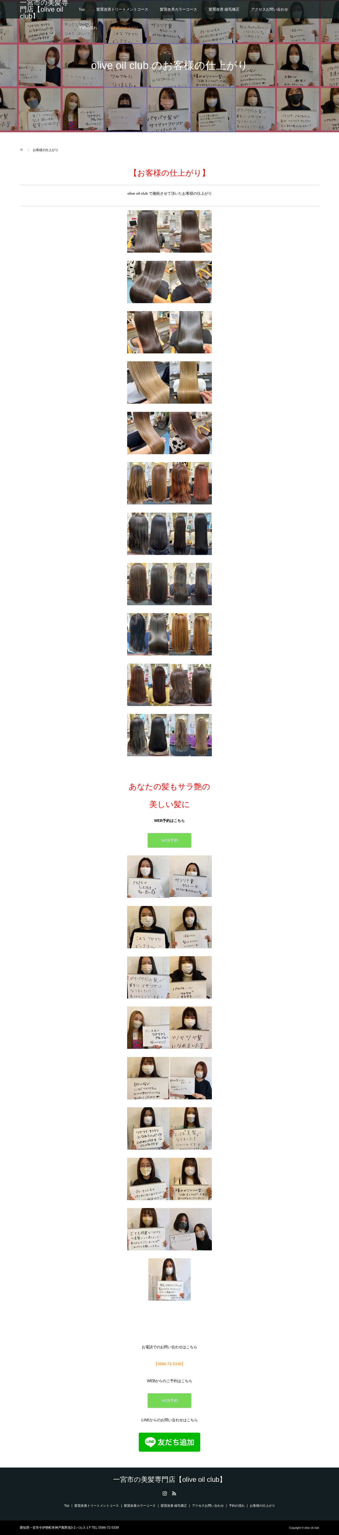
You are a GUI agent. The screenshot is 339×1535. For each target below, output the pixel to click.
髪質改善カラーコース (178, 9)
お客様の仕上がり (124, 28)
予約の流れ (88, 28)
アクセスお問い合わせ (269, 9)
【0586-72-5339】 (169, 1364)
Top (82, 9)
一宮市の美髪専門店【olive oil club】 (44, 9)
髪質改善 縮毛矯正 (224, 9)
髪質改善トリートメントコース (122, 9)
